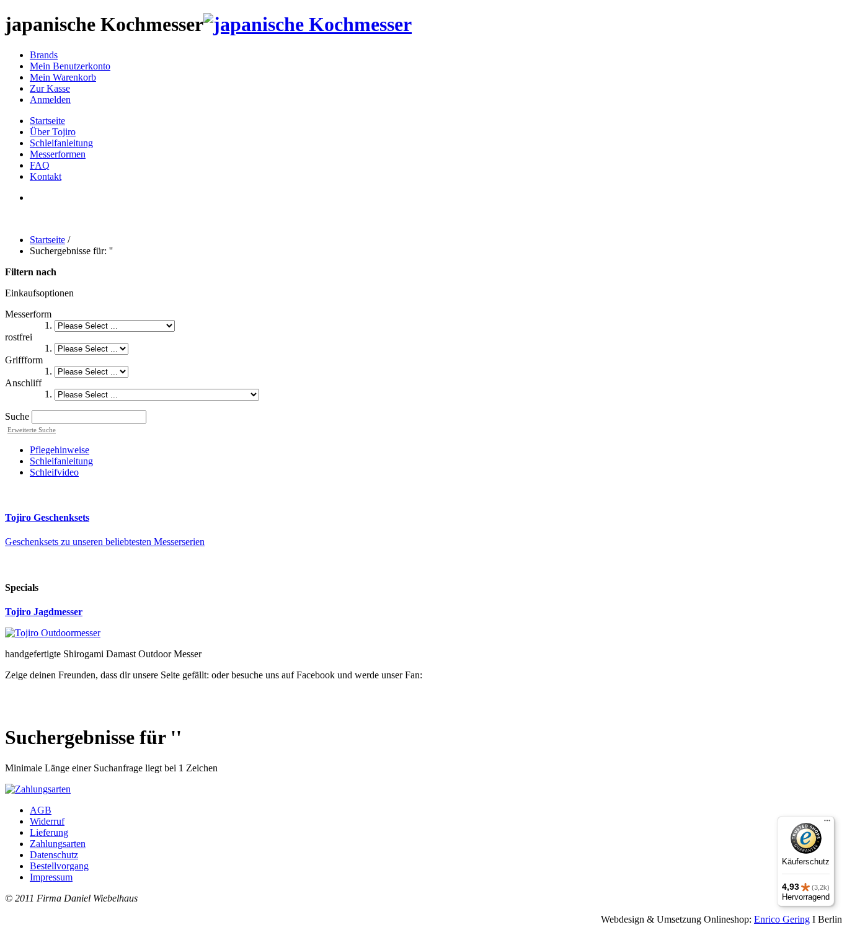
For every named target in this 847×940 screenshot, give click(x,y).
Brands (44, 55)
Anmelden (50, 99)
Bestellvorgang (59, 866)
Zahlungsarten (58, 843)
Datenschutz (54, 854)
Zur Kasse (50, 88)
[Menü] (827, 823)
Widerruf (47, 821)
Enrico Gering (782, 919)
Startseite (47, 239)
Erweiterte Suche (31, 429)
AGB (40, 810)
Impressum (51, 877)
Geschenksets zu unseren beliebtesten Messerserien (105, 541)
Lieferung (49, 832)
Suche (17, 416)
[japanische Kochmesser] (307, 24)
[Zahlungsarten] (38, 789)
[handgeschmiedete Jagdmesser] (52, 632)
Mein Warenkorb (63, 77)
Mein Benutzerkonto (70, 66)
